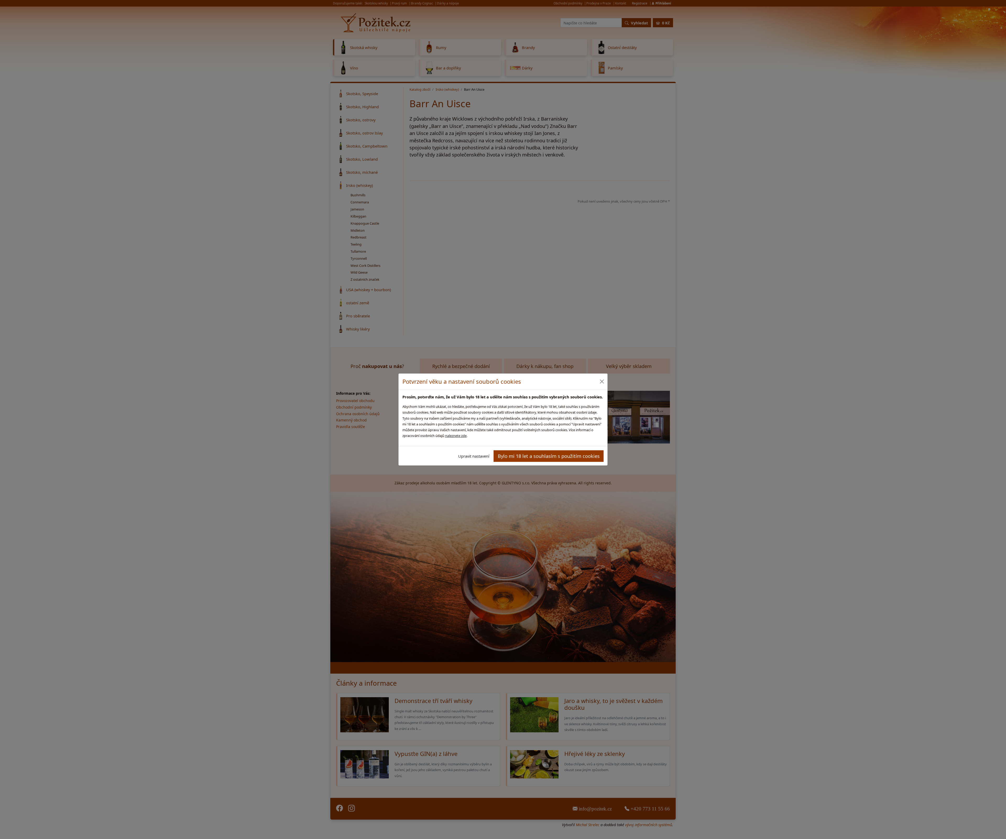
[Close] (601, 381)
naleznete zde (456, 435)
